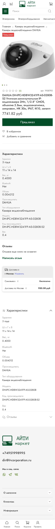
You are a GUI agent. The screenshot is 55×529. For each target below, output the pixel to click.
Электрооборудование (29, 18)
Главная (6, 26)
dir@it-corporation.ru (16, 460)
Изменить (19, 273)
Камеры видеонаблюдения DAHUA (21, 30)
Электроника (8, 18)
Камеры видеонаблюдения (29, 26)
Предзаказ (27, 122)
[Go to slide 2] (4, 85)
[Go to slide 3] (6, 85)
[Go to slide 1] (2, 85)
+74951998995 (13, 453)
